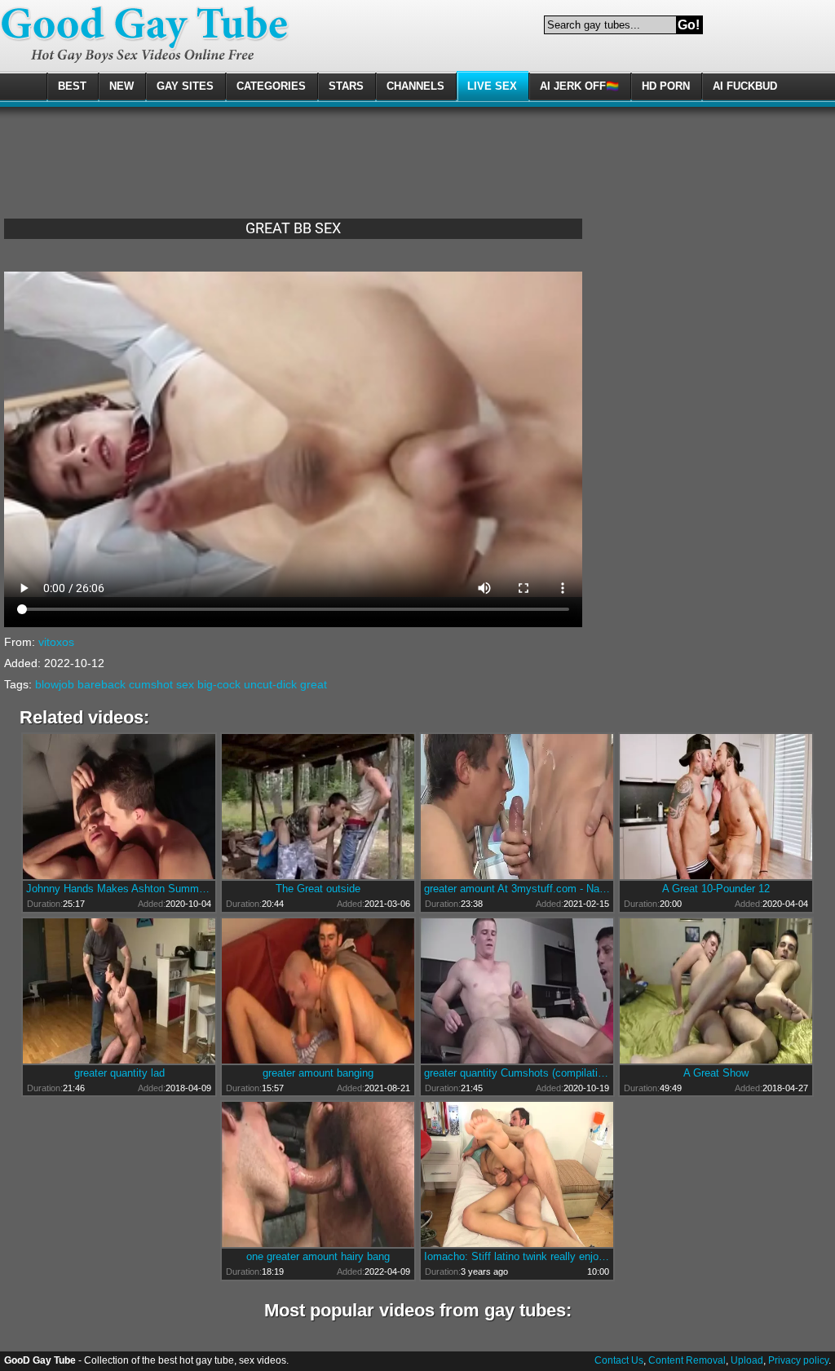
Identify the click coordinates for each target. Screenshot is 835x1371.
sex (185, 684)
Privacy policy (798, 1360)
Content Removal (687, 1360)
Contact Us (618, 1360)
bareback (101, 684)
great (313, 684)
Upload (747, 1360)
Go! (689, 25)
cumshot (151, 684)
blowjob (54, 684)
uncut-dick (270, 684)
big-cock (219, 684)
